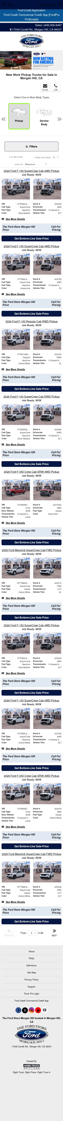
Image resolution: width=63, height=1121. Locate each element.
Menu (10, 5)
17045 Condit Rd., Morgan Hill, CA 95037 (36, 29)
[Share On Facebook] (18, 1010)
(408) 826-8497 (52, 25)
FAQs (31, 958)
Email (45, 89)
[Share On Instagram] (31, 1010)
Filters (33, 146)
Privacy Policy (32, 979)
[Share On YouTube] (38, 1010)
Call (56, 89)
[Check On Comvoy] (45, 1010)
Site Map (31, 972)
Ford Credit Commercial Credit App (32, 1000)
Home (31, 951)
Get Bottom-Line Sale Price (31, 238)
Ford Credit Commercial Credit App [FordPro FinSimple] (31, 17)
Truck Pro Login (31, 993)
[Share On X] (25, 1010)
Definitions (31, 965)
